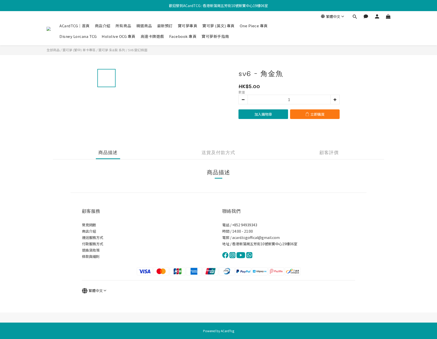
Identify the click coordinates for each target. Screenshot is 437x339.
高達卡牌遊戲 (152, 36)
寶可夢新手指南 (215, 36)
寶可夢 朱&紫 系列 (111, 49)
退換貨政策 (91, 250)
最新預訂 (165, 25)
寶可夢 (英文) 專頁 (218, 25)
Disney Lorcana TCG (78, 36)
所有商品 (123, 25)
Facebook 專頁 (183, 36)
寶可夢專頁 (188, 25)
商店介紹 (103, 25)
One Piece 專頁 (254, 25)
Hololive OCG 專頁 (119, 36)
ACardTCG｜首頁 (74, 25)
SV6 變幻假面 (137, 49)
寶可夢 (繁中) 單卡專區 (79, 49)
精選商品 (144, 25)
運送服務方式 (92, 237)
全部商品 (53, 49)
